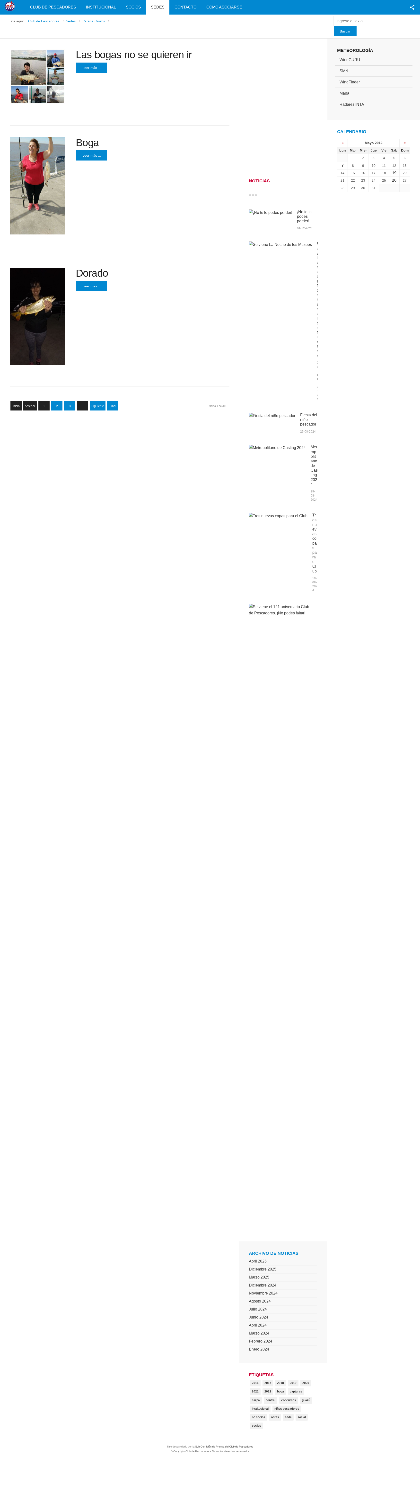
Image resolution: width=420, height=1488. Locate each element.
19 (394, 173)
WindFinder (350, 82)
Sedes (158, 7)
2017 (267, 1383)
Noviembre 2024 (263, 1293)
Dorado (92, 273)
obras (275, 1417)
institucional (260, 1408)
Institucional (101, 7)
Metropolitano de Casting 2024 (314, 465)
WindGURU (350, 60)
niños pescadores (286, 1408)
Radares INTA (352, 104)
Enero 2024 (259, 1349)
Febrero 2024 (260, 1341)
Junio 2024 (258, 1317)
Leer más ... (91, 68)
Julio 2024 (258, 1309)
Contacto (185, 7)
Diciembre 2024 (262, 1285)
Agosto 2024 (260, 1301)
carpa (256, 1400)
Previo (260, 195)
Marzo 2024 (259, 1333)
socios (256, 1425)
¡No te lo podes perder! (304, 216)
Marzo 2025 (259, 1277)
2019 (293, 1383)
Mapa (344, 93)
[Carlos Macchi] (37, 316)
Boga (87, 142)
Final (113, 406)
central (270, 1400)
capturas (296, 1391)
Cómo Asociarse (224, 7)
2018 (280, 1383)
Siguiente (97, 406)
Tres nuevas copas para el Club (314, 543)
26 (394, 180)
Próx (264, 195)
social (302, 1417)
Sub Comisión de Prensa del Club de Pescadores (224, 1446)
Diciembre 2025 (262, 1269)
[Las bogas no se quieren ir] (37, 76)
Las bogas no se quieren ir (134, 54)
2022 (267, 1391)
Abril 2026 (258, 1261)
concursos (288, 1400)
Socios (133, 7)
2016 (255, 1383)
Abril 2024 (258, 1325)
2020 (305, 1383)
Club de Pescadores (53, 7)
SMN (344, 71)
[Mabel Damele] (37, 185)
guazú (306, 1400)
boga (280, 1391)
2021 (255, 1391)
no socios (258, 1417)
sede (288, 1417)
